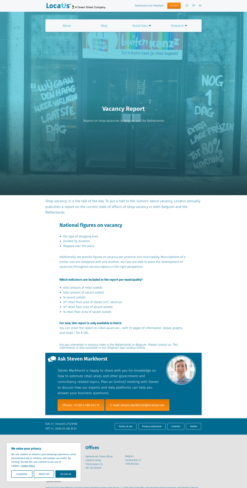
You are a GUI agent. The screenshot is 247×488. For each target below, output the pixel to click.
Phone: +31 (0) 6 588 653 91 (81, 405)
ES (187, 6)
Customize (21, 474)
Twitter (193, 426)
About (67, 25)
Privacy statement (152, 426)
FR (193, 6)
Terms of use (126, 426)
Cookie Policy (28, 465)
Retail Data (140, 25)
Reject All (44, 474)
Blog (104, 25)
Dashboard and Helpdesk (149, 6)
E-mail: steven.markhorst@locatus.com (137, 405)
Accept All (65, 474)
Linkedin (175, 426)
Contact (174, 6)
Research (177, 25)
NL (200, 6)
